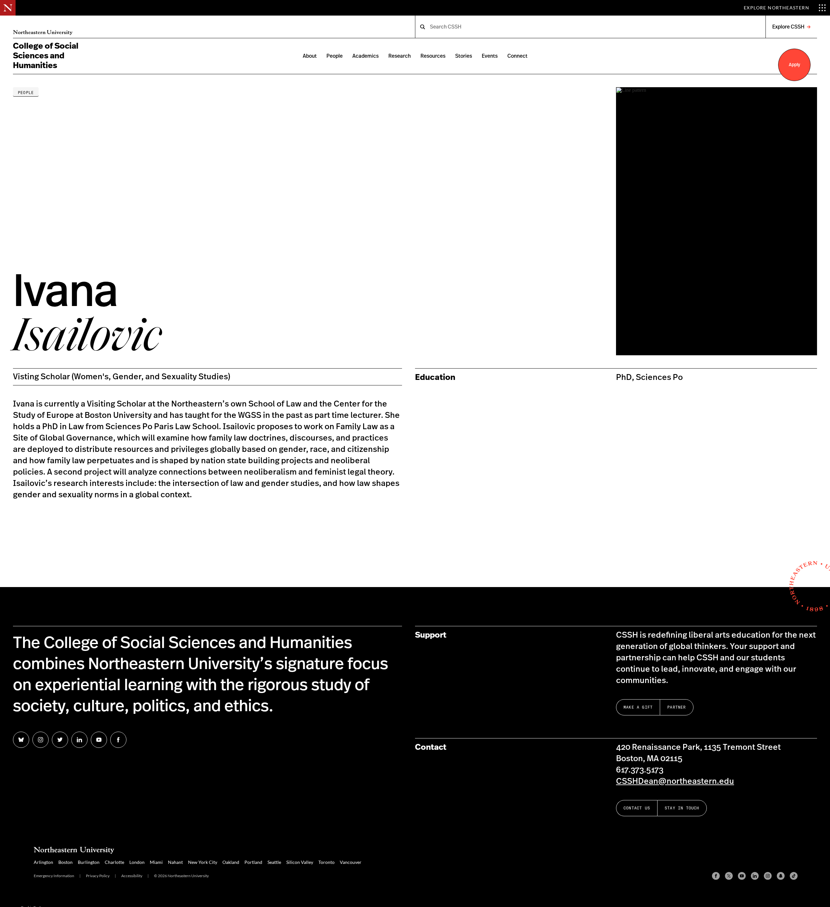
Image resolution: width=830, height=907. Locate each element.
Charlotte (114, 862)
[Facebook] (716, 876)
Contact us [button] (636, 808)
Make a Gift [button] (638, 707)
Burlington (89, 862)
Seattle (274, 862)
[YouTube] (742, 876)
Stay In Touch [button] (682, 808)
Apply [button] (794, 65)
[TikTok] (794, 876)
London (137, 862)
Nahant (175, 862)
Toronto (326, 862)
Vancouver (351, 862)
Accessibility (131, 875)
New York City (202, 862)
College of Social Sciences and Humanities (45, 56)
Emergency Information (54, 875)
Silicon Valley (299, 862)
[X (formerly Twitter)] (729, 876)
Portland (253, 862)
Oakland (230, 862)
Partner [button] (676, 707)
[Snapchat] (781, 876)
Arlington (43, 862)
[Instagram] (768, 876)
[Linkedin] (755, 876)
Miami (156, 862)
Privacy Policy (98, 875)
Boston (65, 862)
